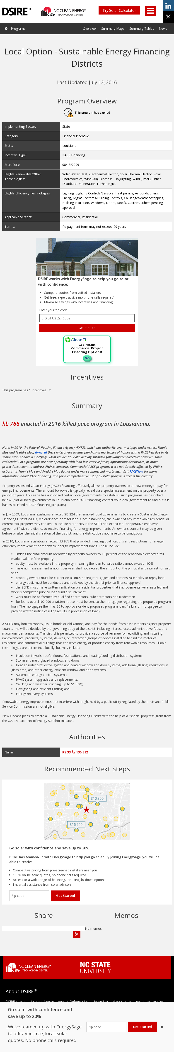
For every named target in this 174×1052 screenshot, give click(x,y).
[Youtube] (54, 1034)
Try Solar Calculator (119, 10)
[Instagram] (22, 1034)
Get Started (65, 895)
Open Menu (150, 11)
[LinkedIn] (33, 1034)
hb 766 (10, 423)
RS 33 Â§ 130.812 (75, 752)
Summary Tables (141, 28)
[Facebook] (11, 1034)
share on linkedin (168, 5)
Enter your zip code (53, 310)
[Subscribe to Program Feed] (76, 934)
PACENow (136, 471)
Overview (90, 28)
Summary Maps (112, 28)
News (163, 28)
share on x (168, 17)
